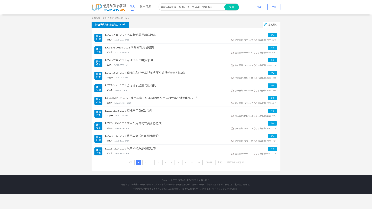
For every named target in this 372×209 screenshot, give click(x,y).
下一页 (209, 162)
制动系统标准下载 (118, 18)
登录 (259, 7)
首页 (132, 6)
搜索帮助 (273, 24)
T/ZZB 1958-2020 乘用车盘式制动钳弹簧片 (132, 135)
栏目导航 (145, 6)
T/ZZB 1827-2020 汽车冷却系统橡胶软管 (130, 148)
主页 (104, 18)
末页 (220, 162)
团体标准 (98, 37)
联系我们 (205, 180)
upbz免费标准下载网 (110, 7)
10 (199, 162)
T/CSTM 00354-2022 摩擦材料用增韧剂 (129, 47)
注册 (274, 7)
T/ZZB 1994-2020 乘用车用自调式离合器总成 (133, 123)
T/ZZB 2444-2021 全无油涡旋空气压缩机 (130, 85)
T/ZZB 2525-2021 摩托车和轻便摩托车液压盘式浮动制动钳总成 (145, 72)
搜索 (231, 7)
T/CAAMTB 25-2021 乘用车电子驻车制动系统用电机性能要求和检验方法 (151, 98)
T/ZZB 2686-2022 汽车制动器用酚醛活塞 (130, 34)
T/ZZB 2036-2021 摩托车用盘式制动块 (129, 110)
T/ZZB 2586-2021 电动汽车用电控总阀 (129, 60)
